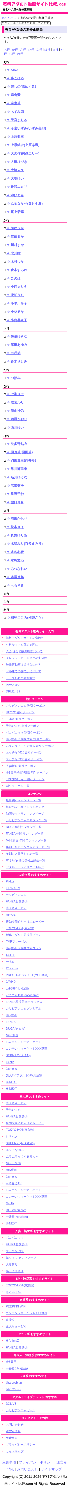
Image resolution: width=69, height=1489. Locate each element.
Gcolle (10, 1062)
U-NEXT (11, 1082)
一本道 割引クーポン (19, 719)
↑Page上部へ (55, 1410)
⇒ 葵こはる (15, 78)
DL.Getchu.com (16, 1210)
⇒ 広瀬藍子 (15, 485)
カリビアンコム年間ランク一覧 (26, 820)
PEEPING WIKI (16, 1306)
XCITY (10, 955)
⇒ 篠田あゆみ (16, 345)
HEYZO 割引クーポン (20, 712)
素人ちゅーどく (16, 908)
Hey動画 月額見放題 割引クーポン (28, 739)
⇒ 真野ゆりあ (16, 535)
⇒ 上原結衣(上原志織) (22, 145)
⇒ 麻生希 (13, 103)
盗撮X (10, 1319)
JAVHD (11, 981)
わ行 (20, 53)
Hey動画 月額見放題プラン (23, 948)
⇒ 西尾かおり (16, 419)
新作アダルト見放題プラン (23, 934)
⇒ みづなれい (16, 569)
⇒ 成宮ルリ (15, 402)
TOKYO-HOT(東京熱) (20, 928)
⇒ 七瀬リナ (15, 394)
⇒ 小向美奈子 (16, 320)
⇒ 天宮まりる (16, 120)
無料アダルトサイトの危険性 (25, 637)
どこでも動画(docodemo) (22, 995)
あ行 (7, 49)
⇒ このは (13, 278)
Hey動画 (11, 1015)
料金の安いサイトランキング (25, 807)
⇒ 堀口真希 (15, 502)
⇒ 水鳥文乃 (15, 560)
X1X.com (12, 968)
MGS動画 (12, 1035)
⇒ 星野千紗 (15, 494)
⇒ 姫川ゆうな (16, 477)
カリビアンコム (16, 894)
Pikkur (10, 881)
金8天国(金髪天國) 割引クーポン (27, 772)
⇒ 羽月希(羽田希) (19, 452)
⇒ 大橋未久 (15, 170)
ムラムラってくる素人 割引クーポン (30, 745)
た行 (31, 49)
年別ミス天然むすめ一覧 (22, 853)
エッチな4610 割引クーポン (24, 752)
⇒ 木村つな (15, 261)
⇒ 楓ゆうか (15, 228)
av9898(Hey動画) (17, 988)
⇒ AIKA (12, 70)
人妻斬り (12, 1264)
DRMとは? (13, 691)
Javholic (11, 1068)
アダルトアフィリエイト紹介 (25, 867)
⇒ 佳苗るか (15, 236)
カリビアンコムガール (20, 1410)
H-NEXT (11, 1088)
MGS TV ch (13, 1163)
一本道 (10, 961)
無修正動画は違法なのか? (23, 664)
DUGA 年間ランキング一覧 (24, 827)
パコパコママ (15, 1237)
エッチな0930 (15, 1251)
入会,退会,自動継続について (24, 651)
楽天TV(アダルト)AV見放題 (24, 1075)
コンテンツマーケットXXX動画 (26, 1048)
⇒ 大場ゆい (15, 178)
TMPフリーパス (16, 941)
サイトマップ (15, 1451)
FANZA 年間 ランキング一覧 (24, 833)
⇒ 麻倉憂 (13, 95)
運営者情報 (13, 1431)
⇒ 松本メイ (15, 527)
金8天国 (11, 1361)
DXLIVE (11, 1403)
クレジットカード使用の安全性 (26, 658)
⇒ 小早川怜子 (16, 303)
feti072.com (13, 1389)
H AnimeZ (12, 1340)
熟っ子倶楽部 (15, 1271)
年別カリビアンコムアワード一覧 (28, 847)
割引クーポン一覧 (17, 785)
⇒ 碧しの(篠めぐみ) (21, 86)
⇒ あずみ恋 (15, 112)
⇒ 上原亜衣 (15, 136)
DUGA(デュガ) (15, 1028)
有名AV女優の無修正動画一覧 (25, 860)
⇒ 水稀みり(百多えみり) (24, 544)
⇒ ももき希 (15, 585)
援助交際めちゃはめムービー (25, 921)
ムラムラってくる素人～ (22, 1156)
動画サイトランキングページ (25, 813)
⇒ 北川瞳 (13, 253)
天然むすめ (13, 1109)
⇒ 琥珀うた (15, 295)
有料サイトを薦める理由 (22, 644)
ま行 (55, 49)
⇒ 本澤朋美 (15, 577)
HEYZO (11, 915)
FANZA (11, 1022)
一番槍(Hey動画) (17, 1216)
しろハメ (12, 1136)
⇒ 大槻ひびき (16, 162)
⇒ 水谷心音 (15, 552)
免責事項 (12, 1437)
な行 (39, 49)
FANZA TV (13, 888)
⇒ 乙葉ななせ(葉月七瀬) (24, 203)
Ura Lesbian (14, 1382)
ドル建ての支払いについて (23, 671)
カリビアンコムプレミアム (23, 1008)
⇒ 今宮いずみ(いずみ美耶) (26, 128)
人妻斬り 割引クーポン (21, 766)
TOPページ (8, 17)
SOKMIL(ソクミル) (18, 1055)
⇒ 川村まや (15, 245)
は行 (47, 49)
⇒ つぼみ (13, 378)
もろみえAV (14, 1183)
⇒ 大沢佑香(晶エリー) (22, 153)
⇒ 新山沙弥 (15, 411)
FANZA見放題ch (17, 901)
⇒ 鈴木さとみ (16, 361)
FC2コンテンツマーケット (23, 1042)
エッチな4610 (15, 1149)
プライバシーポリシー (20, 1444)
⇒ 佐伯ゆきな (16, 336)
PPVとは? (13, 684)
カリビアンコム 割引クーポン (25, 705)
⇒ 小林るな (15, 312)
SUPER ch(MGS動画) (20, 1143)
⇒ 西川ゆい (15, 427)
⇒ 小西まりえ (16, 287)
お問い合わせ (15, 1424)
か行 (15, 49)
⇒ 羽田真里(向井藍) (21, 460)
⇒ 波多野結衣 (16, 444)
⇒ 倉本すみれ (16, 270)
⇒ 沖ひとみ (15, 195)
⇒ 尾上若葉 (15, 212)
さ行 (23, 49)
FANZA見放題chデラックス (24, 1001)
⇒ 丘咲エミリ (16, 187)
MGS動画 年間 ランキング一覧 (26, 840)
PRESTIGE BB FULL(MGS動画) (27, 975)
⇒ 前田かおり (16, 518)
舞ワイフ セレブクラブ (21, 1257)
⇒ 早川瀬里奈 (16, 469)
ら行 (12, 53)
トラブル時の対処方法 (20, 678)
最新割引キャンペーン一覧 (23, 800)
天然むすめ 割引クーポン (22, 725)
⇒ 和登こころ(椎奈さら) (24, 617)
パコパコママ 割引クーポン (24, 732)
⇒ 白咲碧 (13, 353)
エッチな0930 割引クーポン (24, 759)
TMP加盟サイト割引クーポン (25, 779)
